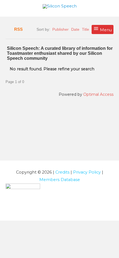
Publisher (60, 29)
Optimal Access (98, 94)
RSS (18, 29)
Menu (105, 29)
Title (85, 29)
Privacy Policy (87, 172)
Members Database (59, 179)
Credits (62, 172)
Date (75, 29)
